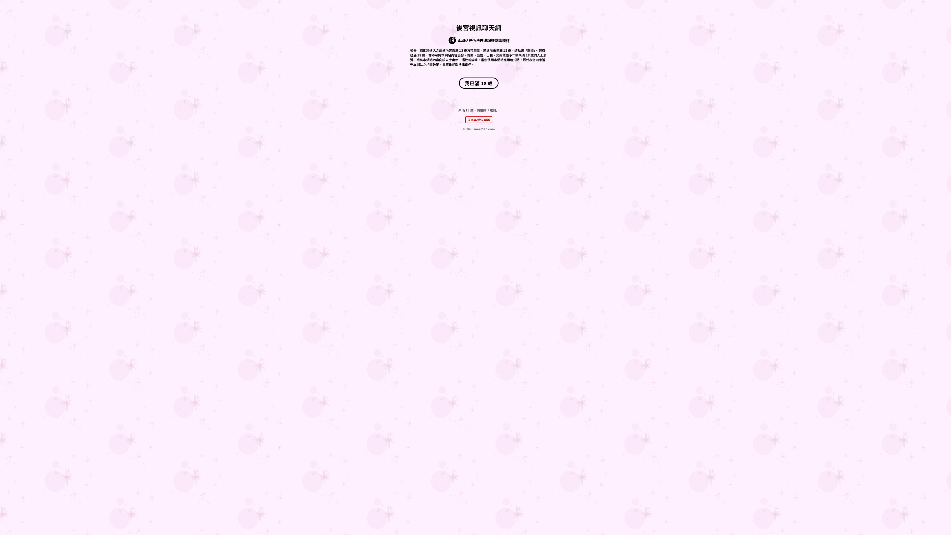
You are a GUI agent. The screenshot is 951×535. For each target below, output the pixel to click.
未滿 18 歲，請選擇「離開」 (478, 110)
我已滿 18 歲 (479, 83)
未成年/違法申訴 (479, 120)
